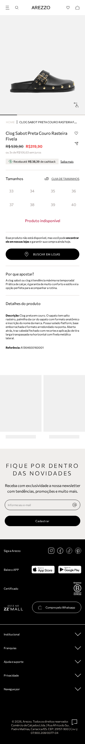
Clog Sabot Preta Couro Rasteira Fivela (50, 122)
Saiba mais (66, 161)
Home (10, 122)
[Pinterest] (78, 551)
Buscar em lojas (46, 254)
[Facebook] (60, 551)
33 (11, 191)
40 (73, 204)
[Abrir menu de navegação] (9, 6)
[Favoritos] (68, 7)
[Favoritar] (76, 133)
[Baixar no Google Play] (69, 569)
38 (32, 204)
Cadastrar (42, 521)
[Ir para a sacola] (77, 7)
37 (11, 204)
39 (53, 204)
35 (53, 191)
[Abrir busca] (16, 7)
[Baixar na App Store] (43, 569)
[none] (74, 505)
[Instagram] (51, 551)
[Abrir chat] (74, 722)
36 (74, 191)
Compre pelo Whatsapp (60, 607)
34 (32, 191)
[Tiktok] (69, 551)
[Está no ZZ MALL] (13, 607)
